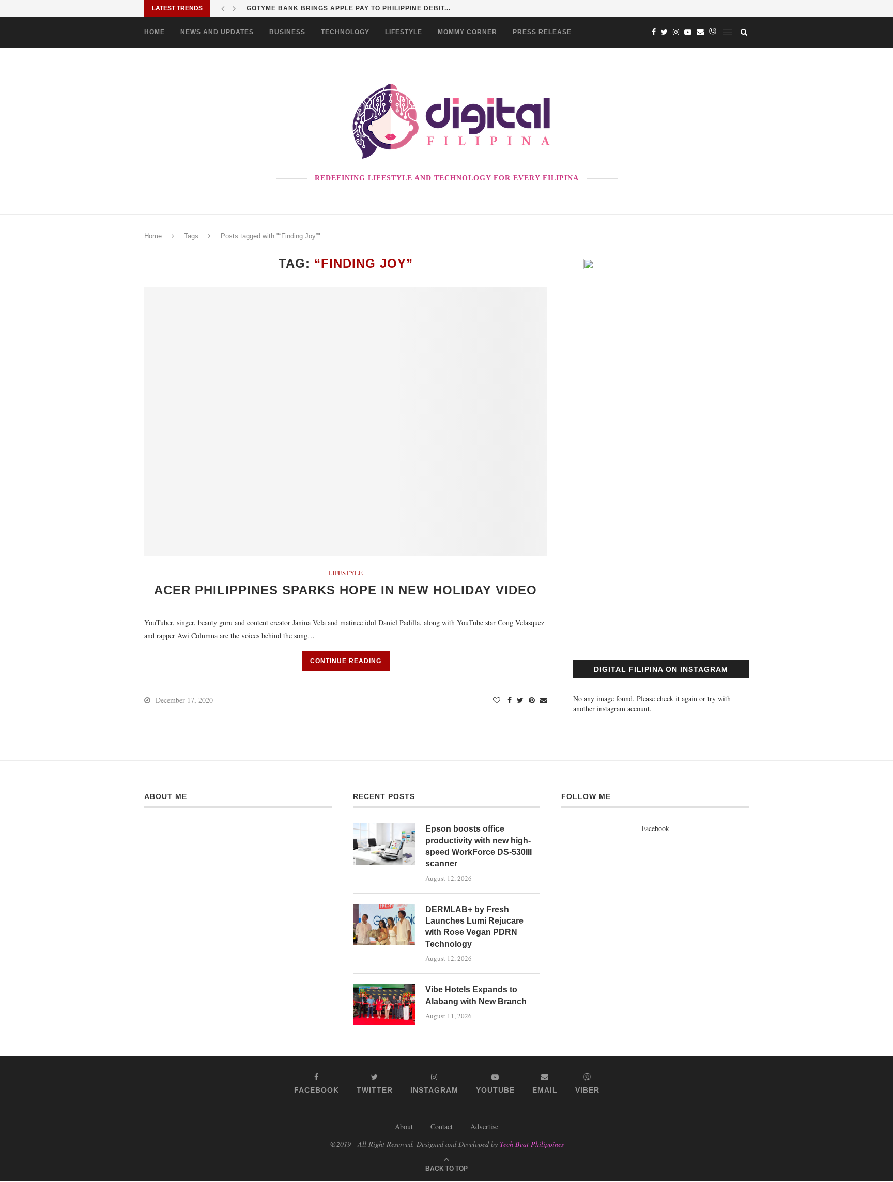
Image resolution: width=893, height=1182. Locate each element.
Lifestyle (403, 32)
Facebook (655, 828)
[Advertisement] (661, 543)
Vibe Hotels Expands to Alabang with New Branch (476, 995)
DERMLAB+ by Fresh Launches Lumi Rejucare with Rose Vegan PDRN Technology (474, 926)
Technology (345, 32)
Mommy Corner (467, 32)
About (404, 1126)
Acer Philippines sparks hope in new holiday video (345, 590)
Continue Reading (345, 661)
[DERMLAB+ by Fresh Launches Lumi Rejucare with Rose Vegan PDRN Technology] (384, 924)
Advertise (484, 1126)
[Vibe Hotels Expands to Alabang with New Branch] (384, 1004)
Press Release (542, 32)
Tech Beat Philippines (532, 1144)
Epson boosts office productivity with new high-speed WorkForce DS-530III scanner (478, 846)
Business (287, 32)
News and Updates (217, 32)
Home (154, 32)
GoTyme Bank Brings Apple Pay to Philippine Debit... (349, 8)
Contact (441, 1126)
